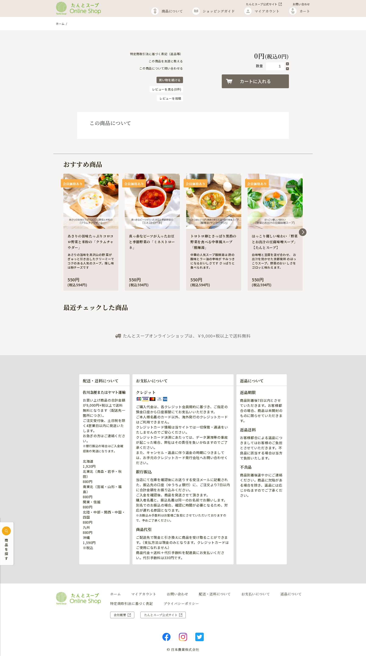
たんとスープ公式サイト (261, 4)
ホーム (60, 24)
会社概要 (120, 615)
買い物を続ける (170, 80)
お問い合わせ (301, 4)
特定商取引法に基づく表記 (131, 603)
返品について (291, 594)
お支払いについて (255, 594)
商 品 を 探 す (6, 549)
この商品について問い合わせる (161, 68)
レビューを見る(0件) (166, 89)
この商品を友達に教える (166, 61)
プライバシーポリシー (181, 603)
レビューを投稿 (170, 98)
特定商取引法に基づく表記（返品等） (156, 54)
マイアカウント (143, 594)
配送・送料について (215, 594)
